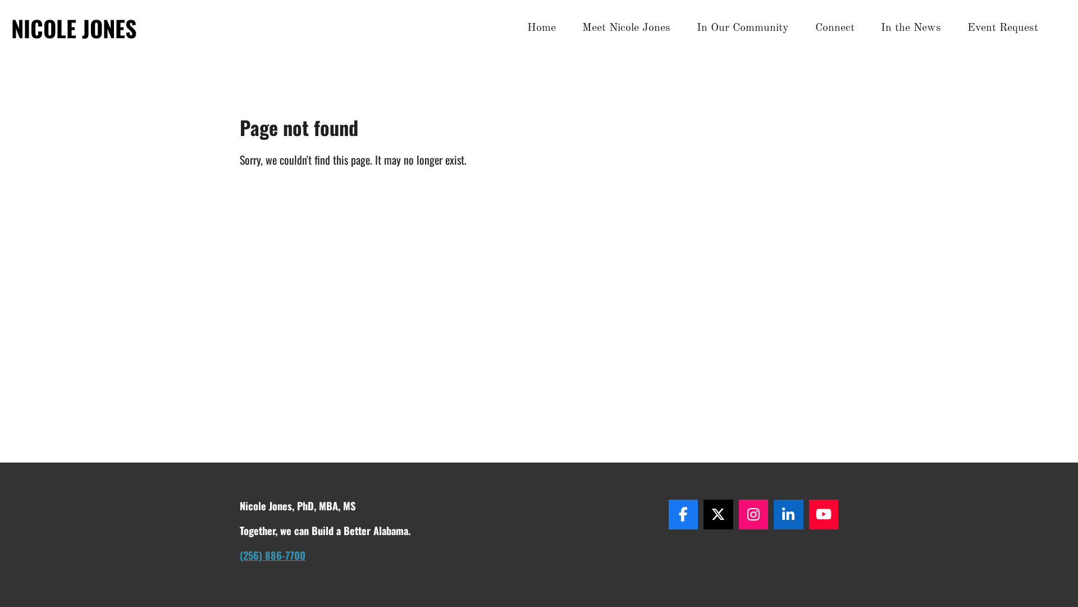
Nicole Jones (74, 28)
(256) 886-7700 (272, 555)
